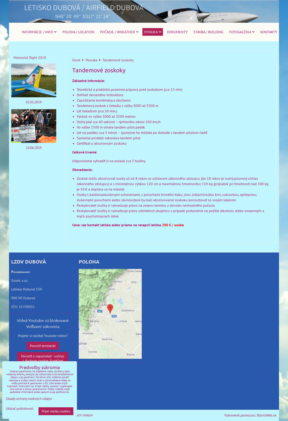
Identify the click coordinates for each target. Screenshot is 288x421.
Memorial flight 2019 (30, 57)
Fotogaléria (240, 32)
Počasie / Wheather (117, 32)
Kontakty (268, 32)
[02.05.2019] (33, 80)
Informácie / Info (37, 32)
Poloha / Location (78, 32)
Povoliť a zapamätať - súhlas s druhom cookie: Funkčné (42, 358)
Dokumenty (177, 32)
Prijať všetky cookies (56, 411)
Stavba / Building (208, 32)
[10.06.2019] (33, 126)
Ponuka (151, 32)
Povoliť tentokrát (43, 345)
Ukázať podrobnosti (20, 409)
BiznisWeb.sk (267, 415)
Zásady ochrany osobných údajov (29, 399)
